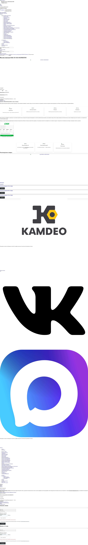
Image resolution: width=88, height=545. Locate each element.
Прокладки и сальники (7, 26)
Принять (14, 492)
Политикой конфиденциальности (73, 490)
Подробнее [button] (1, 184)
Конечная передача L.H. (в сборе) (6, 186)
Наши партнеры (6, 41)
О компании (2, 257)
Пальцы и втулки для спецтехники (9, 25)
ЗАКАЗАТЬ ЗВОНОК (3, 13)
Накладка (2, 182)
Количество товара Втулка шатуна (6, 98)
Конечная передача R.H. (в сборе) (6, 190)
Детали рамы (6, 21)
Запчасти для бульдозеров (8, 36)
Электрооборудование (7, 35)
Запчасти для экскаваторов (8, 38)
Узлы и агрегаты (6, 32)
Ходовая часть (6, 34)
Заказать (2, 188)
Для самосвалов (2, 253)
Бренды (1, 263)
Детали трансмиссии (7, 22)
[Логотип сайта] (2, 0)
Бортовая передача (6, 17)
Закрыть (1, 447)
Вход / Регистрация (5, 482)
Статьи (1, 262)
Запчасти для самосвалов (8, 37)
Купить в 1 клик (2, 100)
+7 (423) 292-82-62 (7, 9)
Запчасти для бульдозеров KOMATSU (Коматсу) (20, 54)
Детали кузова (6, 20)
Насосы (5, 24)
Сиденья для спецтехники (8, 30)
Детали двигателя (6, 19)
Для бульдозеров (2, 251)
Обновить (9, 534)
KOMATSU (11, 54)
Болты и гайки (6, 16)
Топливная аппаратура (7, 31)
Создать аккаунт (2, 489)
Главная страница (3, 54)
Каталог (7, 54)
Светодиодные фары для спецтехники (10, 29)
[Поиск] (1, 48)
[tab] (1, 101)
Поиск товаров (2, 47)
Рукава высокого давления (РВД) (9, 28)
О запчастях (5, 478)
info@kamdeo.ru (4, 2)
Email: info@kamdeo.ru (3, 268)
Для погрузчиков (2, 252)
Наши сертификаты (7, 42)
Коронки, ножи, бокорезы (8, 23)
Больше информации (6, 492)
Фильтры (5, 33)
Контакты (1, 258)
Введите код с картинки (3, 532)
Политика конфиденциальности (3, 444)
